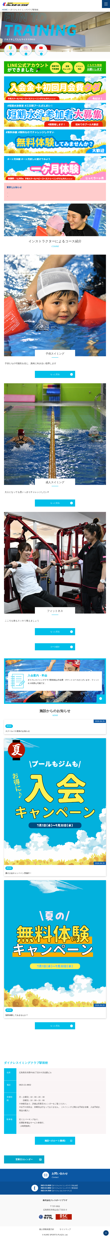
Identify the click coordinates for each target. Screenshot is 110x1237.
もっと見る (55, 374)
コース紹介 (55, 647)
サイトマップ (65, 1229)
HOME (5, 10)
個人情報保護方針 (46, 1229)
